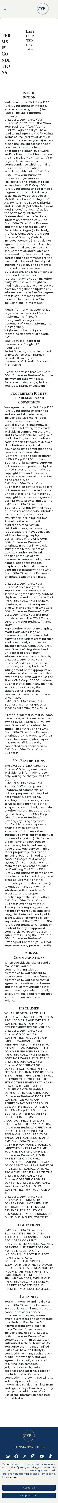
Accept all (29, 1487)
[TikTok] (50, 1456)
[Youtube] (41, 1456)
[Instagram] (33, 1456)
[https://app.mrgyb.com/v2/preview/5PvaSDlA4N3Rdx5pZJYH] (43, 8)
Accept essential (29, 1495)
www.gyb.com (29, 109)
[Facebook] (16, 1456)
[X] (25, 1456)
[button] (4, 9)
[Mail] (8, 1456)
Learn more (9, 1477)
